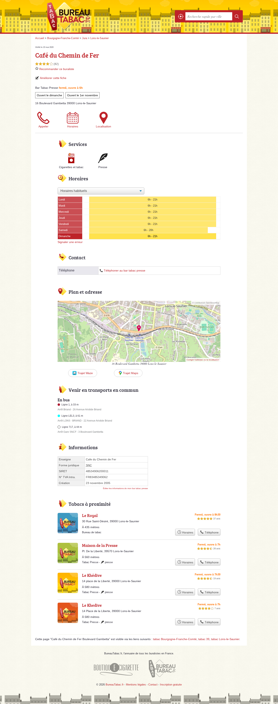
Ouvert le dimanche (49, 95)
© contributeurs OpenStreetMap (205, 303)
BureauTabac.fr (80, 16)
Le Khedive (92, 605)
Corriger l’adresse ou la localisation (203, 360)
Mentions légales (136, 684)
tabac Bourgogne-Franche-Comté (175, 639)
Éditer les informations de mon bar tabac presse (125, 488)
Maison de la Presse (100, 545)
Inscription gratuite (171, 684)
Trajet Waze (85, 373)
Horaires (72, 126)
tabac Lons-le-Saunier (225, 639)
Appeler (43, 126)
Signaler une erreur (70, 242)
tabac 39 (203, 639)
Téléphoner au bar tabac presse (124, 270)
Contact (153, 684)
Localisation (103, 126)
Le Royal (90, 515)
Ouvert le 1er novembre (82, 95)
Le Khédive (92, 575)
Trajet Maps (130, 373)
